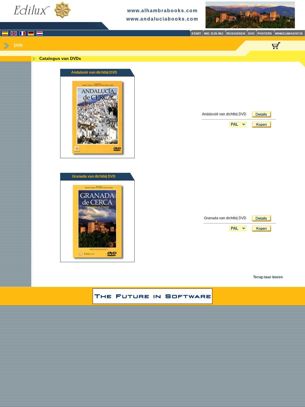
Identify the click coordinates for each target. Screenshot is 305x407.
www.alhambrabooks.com (162, 10)
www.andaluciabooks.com (162, 18)
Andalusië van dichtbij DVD (94, 72)
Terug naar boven (268, 277)
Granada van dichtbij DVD (94, 176)
